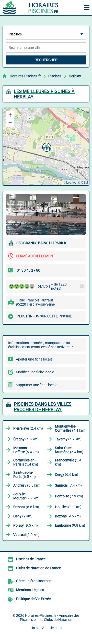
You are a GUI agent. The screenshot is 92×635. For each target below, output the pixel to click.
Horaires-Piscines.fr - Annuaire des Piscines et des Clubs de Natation (50, 617)
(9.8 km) (70, 525)
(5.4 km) (26, 450)
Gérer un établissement (34, 581)
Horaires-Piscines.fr (25, 76)
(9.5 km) (68, 516)
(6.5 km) (24, 474)
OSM (84, 182)
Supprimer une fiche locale (36, 385)
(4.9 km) (68, 439)
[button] (46, 146)
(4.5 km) (26, 439)
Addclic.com (52, 628)
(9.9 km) (26, 535)
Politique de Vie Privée (33, 599)
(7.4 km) (68, 485)
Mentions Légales (30, 590)
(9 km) (22, 516)
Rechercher (45, 60)
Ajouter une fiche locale (34, 359)
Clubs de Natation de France (38, 568)
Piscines (54, 76)
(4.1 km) (70, 428)
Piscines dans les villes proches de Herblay (43, 406)
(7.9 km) (69, 496)
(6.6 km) (66, 474)
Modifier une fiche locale (35, 372)
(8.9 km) (68, 507)
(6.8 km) (26, 485)
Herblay (75, 76)
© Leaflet (69, 182)
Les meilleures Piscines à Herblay (44, 94)
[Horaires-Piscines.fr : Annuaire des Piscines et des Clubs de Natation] (34, 7)
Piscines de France (30, 559)
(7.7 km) (26, 496)
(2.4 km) (28, 428)
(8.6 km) (26, 507)
